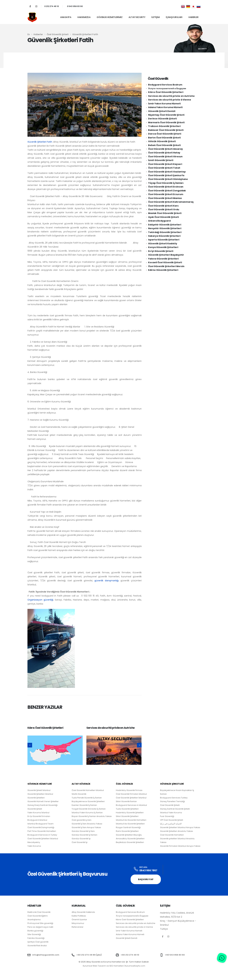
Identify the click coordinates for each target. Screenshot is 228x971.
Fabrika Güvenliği (36, 938)
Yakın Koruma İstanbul (38, 812)
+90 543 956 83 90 (175, 954)
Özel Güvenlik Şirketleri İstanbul (131, 797)
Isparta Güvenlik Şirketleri (163, 239)
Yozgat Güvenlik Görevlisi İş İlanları (89, 809)
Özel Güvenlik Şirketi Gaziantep (167, 171)
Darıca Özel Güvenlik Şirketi (164, 133)
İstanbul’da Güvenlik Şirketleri (130, 823)
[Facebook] (30, 6)
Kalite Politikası (79, 915)
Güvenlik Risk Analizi (37, 945)
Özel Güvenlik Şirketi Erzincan (165, 186)
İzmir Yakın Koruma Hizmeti (164, 103)
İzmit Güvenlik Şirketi (160, 160)
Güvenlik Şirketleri (36, 797)
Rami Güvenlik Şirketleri (127, 831)
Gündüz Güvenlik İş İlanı (83, 831)
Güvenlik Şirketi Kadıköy (162, 243)
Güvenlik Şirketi (34, 809)
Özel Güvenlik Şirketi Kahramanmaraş (171, 201)
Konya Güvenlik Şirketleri (163, 247)
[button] (29, 745)
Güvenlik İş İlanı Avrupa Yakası (86, 827)
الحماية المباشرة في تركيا (171, 823)
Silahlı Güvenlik (79, 794)
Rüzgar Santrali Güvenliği (128, 827)
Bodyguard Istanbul (37, 820)
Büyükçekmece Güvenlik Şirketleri (88, 801)
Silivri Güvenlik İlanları (126, 801)
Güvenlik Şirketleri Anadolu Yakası (176, 831)
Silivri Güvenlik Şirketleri (127, 816)
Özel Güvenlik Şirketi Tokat (164, 167)
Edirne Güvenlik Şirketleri (163, 270)
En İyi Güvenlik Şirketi (160, 251)
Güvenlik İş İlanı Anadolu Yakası (87, 823)
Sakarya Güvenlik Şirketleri (164, 235)
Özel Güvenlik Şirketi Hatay (164, 152)
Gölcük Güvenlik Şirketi (162, 141)
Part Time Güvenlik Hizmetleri (41, 831)
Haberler (193, 17)
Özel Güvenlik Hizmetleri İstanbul (88, 790)
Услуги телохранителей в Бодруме (167, 88)
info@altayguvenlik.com (45, 954)
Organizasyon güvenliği (40, 599)
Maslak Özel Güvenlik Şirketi (164, 213)
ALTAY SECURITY (137, 17)
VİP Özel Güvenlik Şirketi (171, 820)
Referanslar (77, 927)
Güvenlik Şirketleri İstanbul (40, 794)
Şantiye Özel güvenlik (37, 942)
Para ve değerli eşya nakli (40, 927)
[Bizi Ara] (136, 869)
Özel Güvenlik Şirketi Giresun (165, 156)
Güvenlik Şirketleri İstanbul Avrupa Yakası (180, 827)
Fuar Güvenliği (167, 816)
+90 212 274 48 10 (130, 954)
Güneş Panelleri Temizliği (172, 801)
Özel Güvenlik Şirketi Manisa (165, 198)
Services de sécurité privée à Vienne (169, 99)
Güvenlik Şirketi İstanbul (38, 790)
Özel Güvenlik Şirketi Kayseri (165, 164)
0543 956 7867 (148, 870)
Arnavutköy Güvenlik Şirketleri (130, 838)
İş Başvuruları (174, 17)
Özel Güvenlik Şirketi (170, 805)
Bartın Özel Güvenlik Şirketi (164, 137)
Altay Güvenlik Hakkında (83, 912)
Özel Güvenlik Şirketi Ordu (163, 209)
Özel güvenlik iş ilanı (81, 820)
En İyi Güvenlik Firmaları (38, 816)
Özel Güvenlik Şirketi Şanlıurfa (166, 175)
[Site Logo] (32, 17)
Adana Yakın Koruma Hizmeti (165, 107)
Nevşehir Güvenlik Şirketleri (164, 228)
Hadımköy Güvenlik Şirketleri (130, 812)
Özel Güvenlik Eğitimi (37, 915)
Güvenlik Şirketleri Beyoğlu (129, 835)
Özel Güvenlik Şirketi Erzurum (165, 194)
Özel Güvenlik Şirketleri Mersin (166, 266)
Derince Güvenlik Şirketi (162, 118)
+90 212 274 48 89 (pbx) (89, 954)
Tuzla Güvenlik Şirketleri (127, 809)
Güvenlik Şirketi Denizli (161, 111)
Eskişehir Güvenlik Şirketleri (164, 224)
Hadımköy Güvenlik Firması (129, 790)
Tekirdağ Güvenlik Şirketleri (164, 232)
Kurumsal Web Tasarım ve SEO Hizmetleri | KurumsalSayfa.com (114, 965)
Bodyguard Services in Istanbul (131, 805)
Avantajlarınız (34, 919)
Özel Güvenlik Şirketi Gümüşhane (168, 179)
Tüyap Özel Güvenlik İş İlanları (166, 183)
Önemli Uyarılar (79, 919)
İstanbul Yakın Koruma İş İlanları (87, 812)
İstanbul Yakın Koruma (171, 812)
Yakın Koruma (34, 846)
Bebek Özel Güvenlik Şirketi (164, 145)
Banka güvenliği (35, 930)
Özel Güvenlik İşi (79, 842)
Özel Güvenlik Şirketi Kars (163, 205)
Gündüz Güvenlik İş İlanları (84, 835)
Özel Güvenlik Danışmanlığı (40, 827)
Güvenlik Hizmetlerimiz (109, 17)
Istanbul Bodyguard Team (40, 823)
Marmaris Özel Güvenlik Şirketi (166, 122)
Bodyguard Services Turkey (174, 797)
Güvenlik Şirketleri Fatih (39, 141)
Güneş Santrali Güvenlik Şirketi (175, 809)
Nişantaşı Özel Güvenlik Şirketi (166, 114)
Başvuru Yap (145, 879)
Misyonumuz (78, 923)
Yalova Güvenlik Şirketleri (163, 258)
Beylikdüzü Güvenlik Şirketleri (130, 842)
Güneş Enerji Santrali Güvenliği (42, 805)
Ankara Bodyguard (159, 220)
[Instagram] (36, 6)
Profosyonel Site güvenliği (40, 923)
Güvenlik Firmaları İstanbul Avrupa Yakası (180, 846)
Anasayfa (65, 17)
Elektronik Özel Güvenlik (38, 912)
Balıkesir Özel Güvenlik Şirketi (165, 130)
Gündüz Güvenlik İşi (81, 838)
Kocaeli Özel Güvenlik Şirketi (165, 262)
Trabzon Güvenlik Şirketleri (164, 126)
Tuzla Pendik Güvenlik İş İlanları (87, 797)
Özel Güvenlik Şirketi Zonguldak (167, 190)
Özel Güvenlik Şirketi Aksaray (165, 148)
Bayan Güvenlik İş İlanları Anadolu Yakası (92, 816)
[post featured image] (55, 750)
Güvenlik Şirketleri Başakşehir (166, 254)
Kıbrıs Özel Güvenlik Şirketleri (45, 728)
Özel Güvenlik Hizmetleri (172, 835)
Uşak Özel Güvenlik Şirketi (163, 217)
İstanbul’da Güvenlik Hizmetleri (131, 820)
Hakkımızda (83, 17)
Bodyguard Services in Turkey (42, 835)
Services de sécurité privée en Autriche (110, 728)
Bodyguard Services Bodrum (165, 84)
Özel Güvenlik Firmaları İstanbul (131, 794)
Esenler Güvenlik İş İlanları (84, 805)
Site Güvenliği (34, 934)
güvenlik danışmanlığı (106, 580)
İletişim (155, 17)
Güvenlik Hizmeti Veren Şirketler (43, 801)
